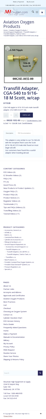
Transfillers (9, 257)
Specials (7, 269)
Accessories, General (12, 230)
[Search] (31, 12)
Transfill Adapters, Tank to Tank (17, 254)
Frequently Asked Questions (14, 327)
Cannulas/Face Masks (12, 237)
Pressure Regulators (11, 267)
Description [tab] (9, 133)
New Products (9, 260)
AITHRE (7, 233)
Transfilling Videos (10, 210)
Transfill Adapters (12, 249)
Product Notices (10, 198)
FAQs (5, 178)
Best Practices (9, 302)
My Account (30, 2)
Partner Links (8, 289)
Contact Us (7, 314)
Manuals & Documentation (14, 337)
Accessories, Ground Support (15, 247)
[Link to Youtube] (41, 413)
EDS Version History (11, 321)
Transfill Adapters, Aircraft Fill (17, 252)
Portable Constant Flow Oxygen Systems (18, 262)
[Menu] (37, 12)
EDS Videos (8, 172)
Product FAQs (9, 194)
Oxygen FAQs (9, 191)
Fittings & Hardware (11, 242)
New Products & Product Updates (17, 188)
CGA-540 (14, 123)
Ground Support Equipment (14, 244)
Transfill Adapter (27, 123)
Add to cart (26, 115)
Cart (5, 305)
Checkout (7, 308)
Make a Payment (18, 2)
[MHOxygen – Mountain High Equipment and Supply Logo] (19, 13)
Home (5, 330)
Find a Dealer (8, 324)
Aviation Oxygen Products (18, 24)
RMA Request (9, 350)
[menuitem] (18, 1)
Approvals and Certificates (14, 295)
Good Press (8, 185)
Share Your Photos (11, 356)
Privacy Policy (9, 346)
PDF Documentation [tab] (24, 133)
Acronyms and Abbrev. (12, 292)
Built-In (7, 235)
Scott (19, 123)
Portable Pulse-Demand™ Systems (16, 265)
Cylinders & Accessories (13, 240)
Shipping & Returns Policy (13, 359)
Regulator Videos (10, 201)
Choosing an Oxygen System (15, 311)
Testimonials (8, 204)
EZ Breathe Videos (11, 175)
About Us (7, 286)
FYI (4, 182)
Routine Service (9, 353)
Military (6, 340)
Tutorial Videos (9, 214)
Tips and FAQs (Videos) (12, 207)
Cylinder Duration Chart (12, 318)
